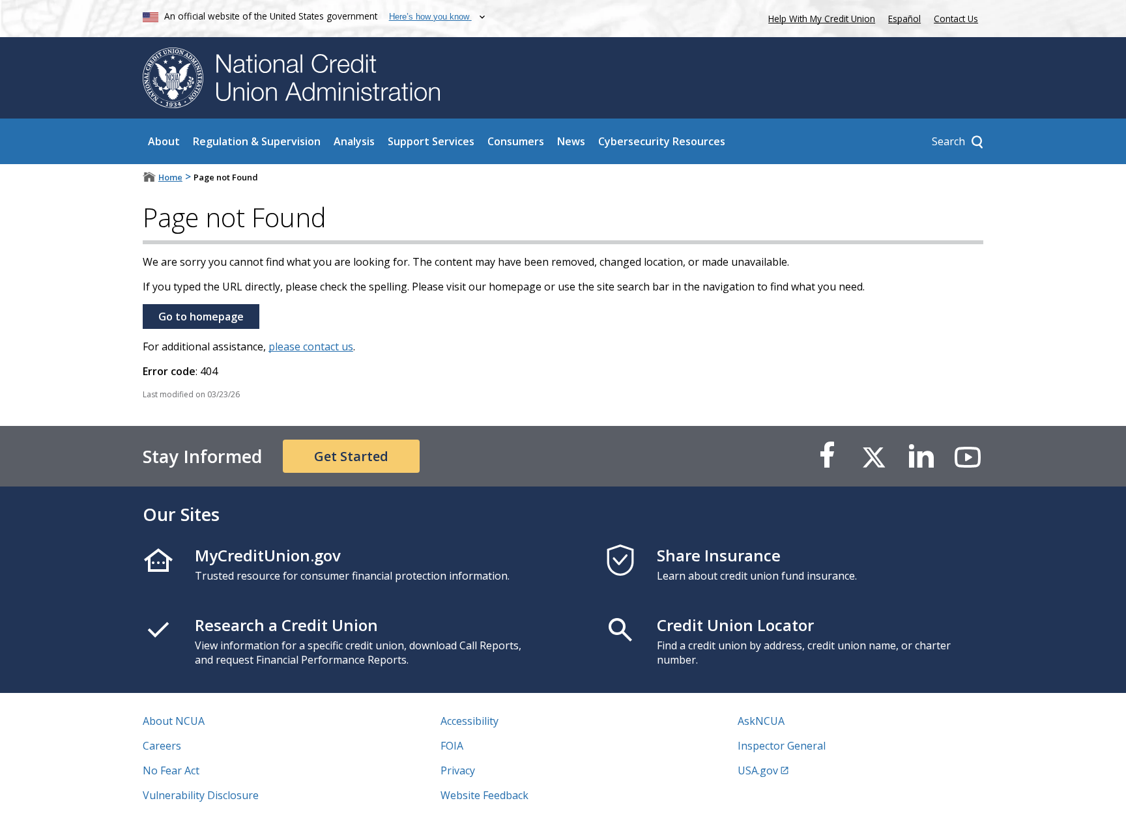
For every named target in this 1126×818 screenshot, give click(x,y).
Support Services (431, 141)
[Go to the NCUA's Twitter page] (873, 456)
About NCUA (174, 721)
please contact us (310, 346)
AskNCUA (761, 721)
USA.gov (758, 770)
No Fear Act (171, 770)
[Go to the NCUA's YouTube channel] (967, 456)
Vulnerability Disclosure (201, 795)
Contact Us (956, 18)
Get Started (351, 456)
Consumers (515, 141)
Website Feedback (484, 795)
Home (170, 177)
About (164, 141)
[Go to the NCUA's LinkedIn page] (920, 456)
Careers (162, 746)
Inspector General (782, 746)
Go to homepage (201, 316)
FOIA (451, 746)
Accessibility (469, 721)
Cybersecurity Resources (661, 141)
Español (904, 18)
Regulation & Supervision (257, 141)
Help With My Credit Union (819, 17)
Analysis (354, 141)
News (571, 141)
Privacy (457, 770)
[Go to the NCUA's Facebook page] (827, 456)
